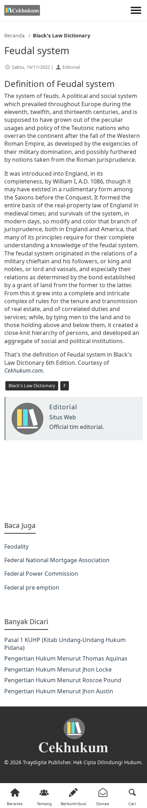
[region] (73, 480)
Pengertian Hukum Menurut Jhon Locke (58, 669)
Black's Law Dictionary (32, 385)
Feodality (16, 546)
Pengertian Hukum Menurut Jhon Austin (58, 691)
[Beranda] (22, 10)
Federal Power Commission (41, 573)
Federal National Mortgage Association (57, 560)
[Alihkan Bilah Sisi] (136, 10)
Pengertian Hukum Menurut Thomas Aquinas (65, 658)
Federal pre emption (31, 587)
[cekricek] (73, 735)
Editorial (71, 67)
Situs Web (62, 417)
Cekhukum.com (23, 370)
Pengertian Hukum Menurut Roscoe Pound (62, 680)
